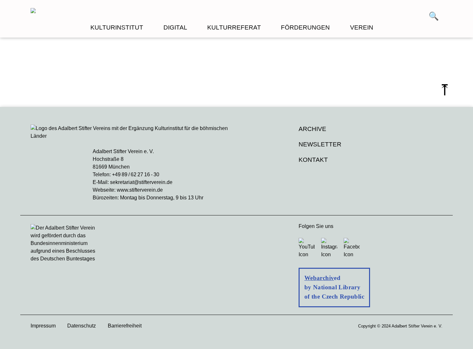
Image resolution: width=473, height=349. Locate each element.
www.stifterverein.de (140, 190)
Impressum (43, 325)
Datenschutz (81, 325)
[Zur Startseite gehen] (133, 11)
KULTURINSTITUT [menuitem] (116, 27)
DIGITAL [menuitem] (175, 27)
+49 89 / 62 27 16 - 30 (135, 174)
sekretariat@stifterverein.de (141, 182)
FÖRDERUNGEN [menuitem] (305, 27)
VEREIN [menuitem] (361, 27)
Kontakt (313, 159)
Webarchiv (319, 278)
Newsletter (320, 144)
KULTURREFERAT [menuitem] (234, 27)
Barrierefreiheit (125, 325)
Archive (312, 129)
